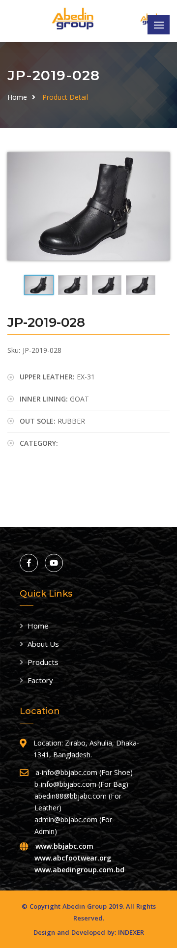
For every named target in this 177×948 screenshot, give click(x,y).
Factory (40, 680)
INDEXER (131, 932)
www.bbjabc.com (64, 846)
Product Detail (65, 97)
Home (17, 97)
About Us (43, 644)
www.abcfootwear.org (72, 857)
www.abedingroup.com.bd (79, 869)
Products (43, 662)
